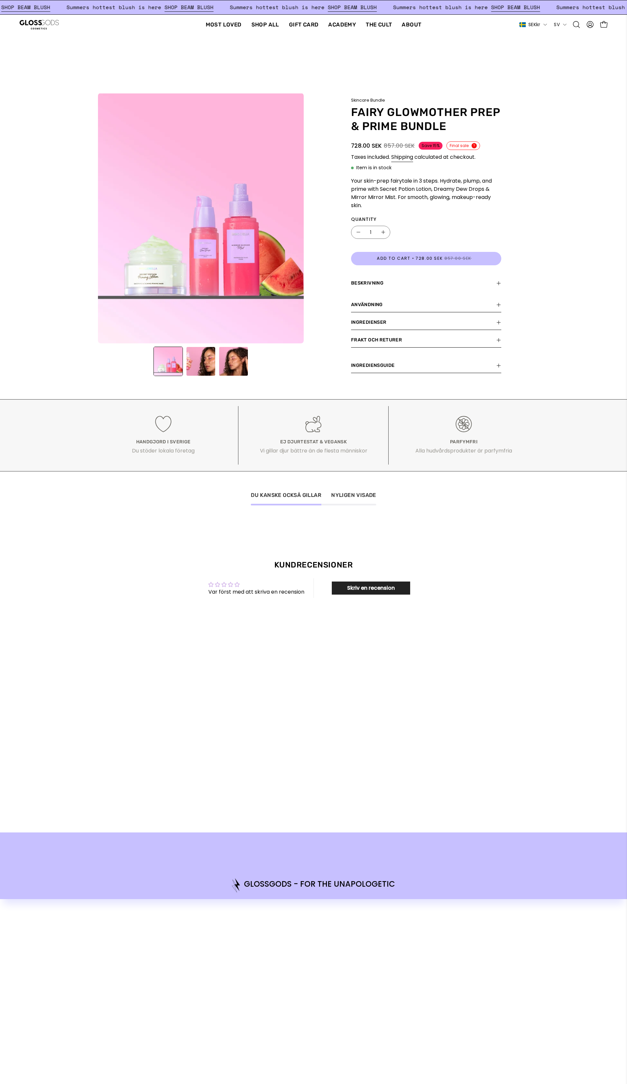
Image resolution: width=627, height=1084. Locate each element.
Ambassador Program (393, 905)
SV (557, 24)
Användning (367, 304)
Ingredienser (368, 322)
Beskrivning (367, 283)
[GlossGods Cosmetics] (39, 24)
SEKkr (534, 24)
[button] (576, 24)
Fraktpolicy (467, 916)
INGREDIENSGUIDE (372, 365)
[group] (313, 885)
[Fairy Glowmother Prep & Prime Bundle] (168, 361)
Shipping (402, 157)
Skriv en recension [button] (371, 588)
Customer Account (477, 927)
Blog (370, 916)
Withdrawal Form (475, 938)
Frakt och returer (376, 340)
